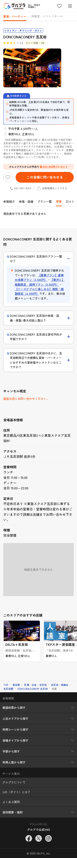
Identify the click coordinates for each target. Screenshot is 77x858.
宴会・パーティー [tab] (14, 16)
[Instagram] (48, 838)
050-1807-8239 (22, 188)
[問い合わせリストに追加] (7, 177)
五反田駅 (8, 688)
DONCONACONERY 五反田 (32, 688)
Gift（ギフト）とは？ (16, 792)
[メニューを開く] (70, 6)
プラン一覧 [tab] (44, 201)
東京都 (16, 684)
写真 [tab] (59, 201)
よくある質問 (11, 802)
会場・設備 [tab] (26, 201)
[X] (38, 838)
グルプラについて (13, 782)
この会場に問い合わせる (45, 177)
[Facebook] (28, 838)
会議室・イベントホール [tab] (47, 16)
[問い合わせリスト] (59, 6)
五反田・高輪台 (60, 684)
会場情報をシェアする (54, 188)
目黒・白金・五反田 (35, 684)
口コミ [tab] (70, 201)
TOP (5, 684)
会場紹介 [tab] (9, 201)
